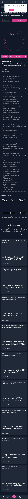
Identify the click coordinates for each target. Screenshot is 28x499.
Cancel (19, 10)
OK (11, 10)
